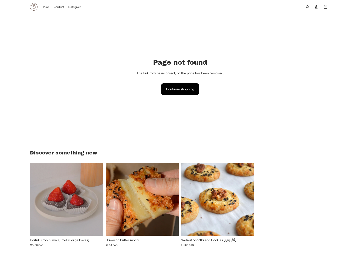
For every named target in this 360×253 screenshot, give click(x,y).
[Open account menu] (316, 6)
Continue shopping (180, 89)
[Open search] (307, 6)
